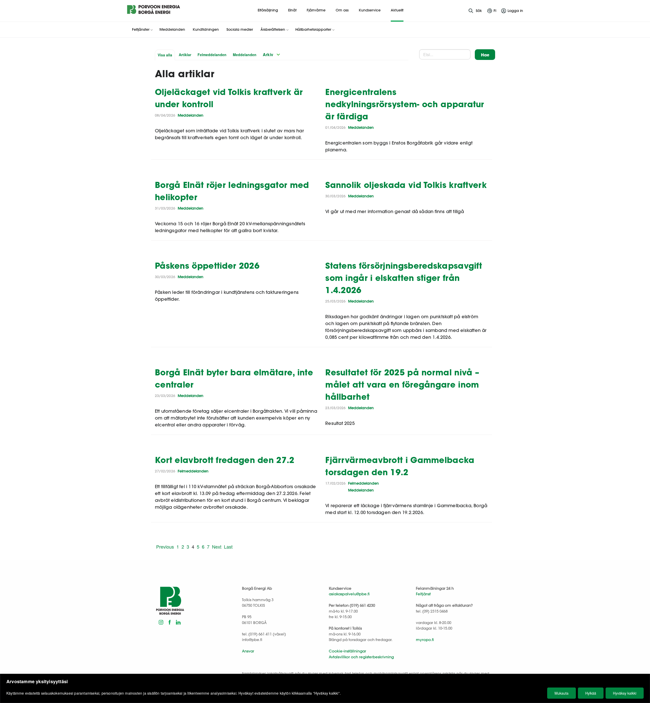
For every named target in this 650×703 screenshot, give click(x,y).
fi (495, 10)
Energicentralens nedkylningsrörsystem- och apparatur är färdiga (404, 104)
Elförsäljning (268, 10)
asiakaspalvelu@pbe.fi (349, 594)
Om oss (342, 10)
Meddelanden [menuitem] (172, 29)
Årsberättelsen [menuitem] (273, 29)
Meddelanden (244, 54)
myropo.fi (425, 639)
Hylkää (590, 693)
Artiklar (185, 54)
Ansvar (248, 651)
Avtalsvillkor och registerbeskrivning (361, 656)
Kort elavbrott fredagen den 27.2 (225, 459)
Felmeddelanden (212, 54)
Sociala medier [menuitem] (239, 29)
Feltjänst (423, 594)
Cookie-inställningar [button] (347, 651)
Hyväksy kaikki (624, 693)
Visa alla (165, 54)
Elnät (292, 10)
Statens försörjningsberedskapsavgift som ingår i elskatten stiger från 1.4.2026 (403, 277)
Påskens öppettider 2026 (207, 265)
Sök (479, 10)
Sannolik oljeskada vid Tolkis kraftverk (406, 184)
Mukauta (561, 693)
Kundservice (370, 10)
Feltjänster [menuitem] (140, 29)
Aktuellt (397, 10)
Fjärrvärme (316, 10)
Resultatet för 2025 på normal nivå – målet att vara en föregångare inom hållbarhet (402, 384)
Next (216, 546)
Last (228, 546)
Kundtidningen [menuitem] (206, 29)
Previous (165, 546)
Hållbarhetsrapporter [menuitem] (313, 29)
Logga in (515, 10)
